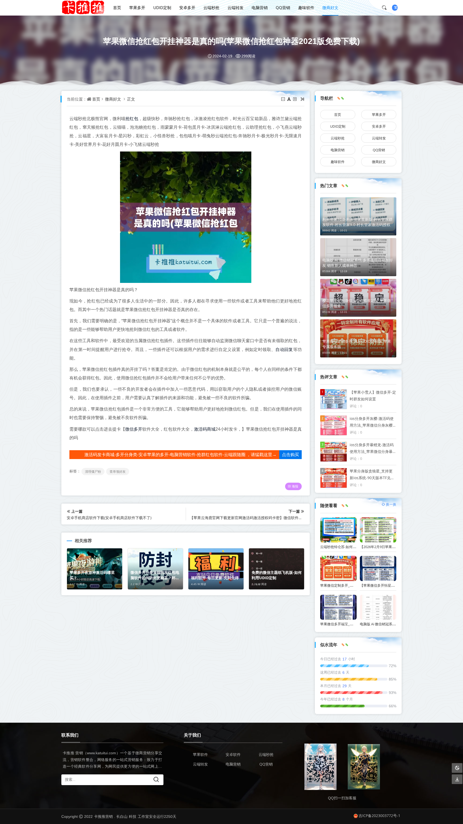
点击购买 (290, 454)
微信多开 (133, 429)
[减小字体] (283, 99)
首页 (117, 7)
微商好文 (330, 7)
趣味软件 (306, 7)
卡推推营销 (103, 816)
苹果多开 (137, 7)
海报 (295, 486)
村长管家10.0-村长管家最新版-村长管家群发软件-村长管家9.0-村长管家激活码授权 (357, 222)
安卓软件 (233, 754)
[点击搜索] (386, 7)
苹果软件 (200, 754)
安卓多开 (187, 7)
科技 (132, 816)
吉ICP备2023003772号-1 (379, 815)
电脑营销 (260, 7)
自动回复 (284, 349)
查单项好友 (118, 471)
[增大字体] (295, 99)
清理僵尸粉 (93, 471)
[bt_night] (457, 768)
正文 (131, 99)
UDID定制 (162, 7)
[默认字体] (289, 99)
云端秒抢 (211, 7)
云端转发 (235, 7)
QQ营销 (283, 7)
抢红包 (131, 118)
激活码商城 (204, 429)
